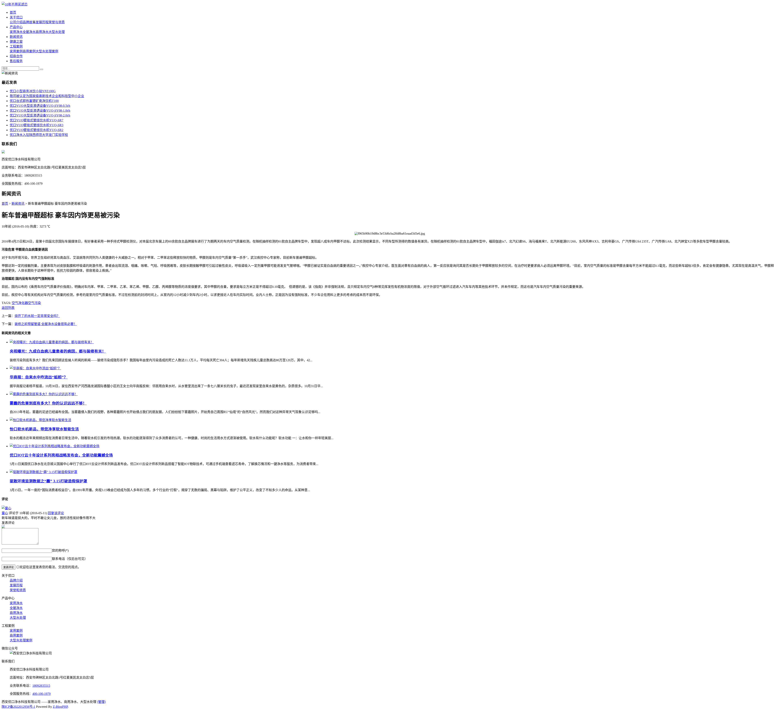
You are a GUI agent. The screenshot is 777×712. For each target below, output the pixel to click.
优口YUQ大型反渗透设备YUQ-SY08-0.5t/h (40, 105)
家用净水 (16, 32)
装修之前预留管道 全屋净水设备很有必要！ (46, 324)
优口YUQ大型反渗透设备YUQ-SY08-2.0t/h (40, 115)
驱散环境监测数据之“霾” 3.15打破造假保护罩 (48, 481)
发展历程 (42, 22)
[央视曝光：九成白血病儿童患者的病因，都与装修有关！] (52, 342)
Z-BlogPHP (60, 706)
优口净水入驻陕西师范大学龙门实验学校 (39, 135)
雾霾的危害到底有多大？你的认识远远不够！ (48, 403)
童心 (5, 513)
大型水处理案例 (47, 51)
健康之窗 (16, 41)
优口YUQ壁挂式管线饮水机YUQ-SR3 (36, 125)
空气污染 (34, 303)
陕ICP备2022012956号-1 (18, 706)
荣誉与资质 (57, 22)
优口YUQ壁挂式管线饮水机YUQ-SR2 (36, 130)
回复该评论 (56, 513)
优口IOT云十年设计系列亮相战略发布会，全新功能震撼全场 (61, 455)
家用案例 (16, 51)
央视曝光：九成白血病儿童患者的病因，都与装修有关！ (58, 351)
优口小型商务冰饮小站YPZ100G (33, 91)
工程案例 (16, 46)
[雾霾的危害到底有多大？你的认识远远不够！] (44, 394)
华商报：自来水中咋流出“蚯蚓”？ (39, 377)
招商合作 (16, 56)
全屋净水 (29, 32)
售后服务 (16, 61)
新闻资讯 (16, 36)
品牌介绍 (16, 580)
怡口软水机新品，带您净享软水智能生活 (44, 429)
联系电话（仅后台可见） (70, 558)
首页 (13, 12)
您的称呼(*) (60, 550)
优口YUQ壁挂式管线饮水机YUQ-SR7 (36, 120)
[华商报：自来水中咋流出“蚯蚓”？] (35, 368)
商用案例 (29, 51)
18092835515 (41, 685)
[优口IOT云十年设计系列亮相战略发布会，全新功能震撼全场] (54, 446)
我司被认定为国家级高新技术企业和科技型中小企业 (47, 96)
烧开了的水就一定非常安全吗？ (37, 316)
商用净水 (42, 32)
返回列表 (8, 307)
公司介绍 (16, 22)
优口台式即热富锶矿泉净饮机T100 (34, 101)
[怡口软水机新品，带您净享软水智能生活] (40, 420)
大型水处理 (57, 32)
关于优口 (16, 17)
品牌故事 (29, 22)
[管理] (101, 702)
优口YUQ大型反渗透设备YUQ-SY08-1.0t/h (40, 110)
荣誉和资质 (18, 590)
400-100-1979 (41, 693)
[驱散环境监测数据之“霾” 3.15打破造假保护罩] (43, 472)
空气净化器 (20, 303)
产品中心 (16, 27)
